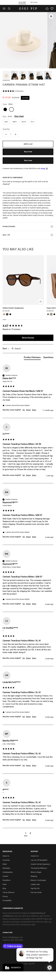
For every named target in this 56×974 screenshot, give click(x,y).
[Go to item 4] (31, 75)
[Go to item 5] (39, 75)
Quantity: (6, 129)
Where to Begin (36, 872)
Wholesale (6, 868)
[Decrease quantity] (6, 134)
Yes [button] (23, 410)
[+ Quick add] (40, 301)
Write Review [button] (28, 338)
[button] (28, 91)
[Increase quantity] (15, 134)
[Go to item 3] (23, 75)
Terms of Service (8, 892)
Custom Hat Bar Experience (40, 864)
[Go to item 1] (6, 75)
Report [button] (28, 410)
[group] (28, 326)
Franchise (6, 860)
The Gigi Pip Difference (39, 868)
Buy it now (28, 160)
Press (4, 884)
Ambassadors (8, 872)
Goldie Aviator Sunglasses (13, 308)
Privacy (5, 896)
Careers (5, 876)
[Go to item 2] (14, 75)
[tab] (32, 358)
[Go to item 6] (48, 75)
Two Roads (34, 2)
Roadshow (6, 880)
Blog (4, 888)
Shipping (34, 876)
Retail (5, 864)
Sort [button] (5, 348)
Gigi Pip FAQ (35, 888)
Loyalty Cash (35, 884)
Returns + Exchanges (38, 880)
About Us (6, 856)
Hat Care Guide (36, 892)
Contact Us (35, 856)
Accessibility (7, 900)
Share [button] (34, 410)
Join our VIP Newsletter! (39, 860)
